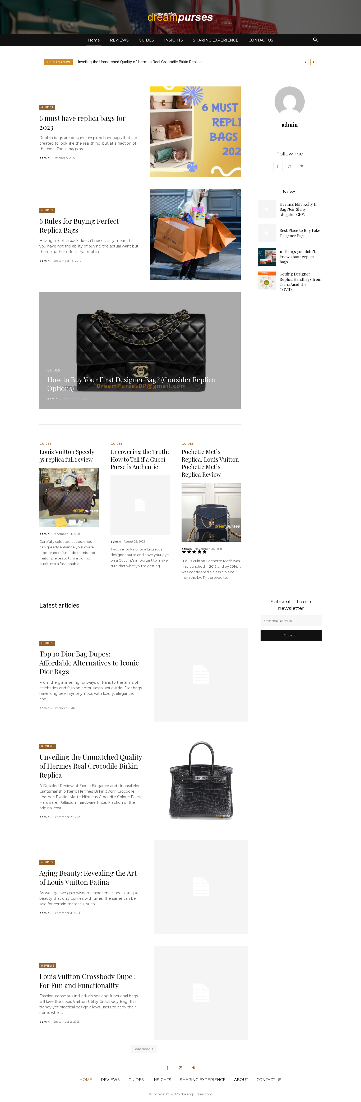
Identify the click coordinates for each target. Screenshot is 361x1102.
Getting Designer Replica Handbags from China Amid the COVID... (300, 281)
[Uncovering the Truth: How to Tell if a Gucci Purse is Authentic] (140, 505)
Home (94, 40)
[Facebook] (278, 166)
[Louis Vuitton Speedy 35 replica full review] (69, 497)
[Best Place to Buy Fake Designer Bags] (267, 233)
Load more (141, 1049)
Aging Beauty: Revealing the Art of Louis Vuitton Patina (126, 61)
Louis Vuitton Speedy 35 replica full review (66, 455)
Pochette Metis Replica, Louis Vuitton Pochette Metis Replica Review (210, 463)
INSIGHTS (173, 40)
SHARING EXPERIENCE (215, 40)
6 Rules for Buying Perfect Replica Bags (79, 225)
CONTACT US (260, 40)
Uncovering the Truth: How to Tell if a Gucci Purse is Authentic (139, 459)
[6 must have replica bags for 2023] (195, 131)
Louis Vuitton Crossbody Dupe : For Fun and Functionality (87, 981)
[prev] (305, 62)
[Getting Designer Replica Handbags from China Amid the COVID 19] (267, 281)
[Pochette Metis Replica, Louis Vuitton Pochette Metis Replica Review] (211, 513)
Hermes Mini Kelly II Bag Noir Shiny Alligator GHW (298, 209)
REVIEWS (119, 40)
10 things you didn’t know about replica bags (298, 256)
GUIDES (146, 40)
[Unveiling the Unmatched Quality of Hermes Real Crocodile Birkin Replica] (201, 781)
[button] (315, 40)
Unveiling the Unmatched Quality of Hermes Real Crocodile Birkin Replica (90, 765)
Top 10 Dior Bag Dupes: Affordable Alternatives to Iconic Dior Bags (89, 662)
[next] (313, 62)
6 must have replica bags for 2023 (82, 122)
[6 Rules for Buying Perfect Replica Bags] (195, 234)
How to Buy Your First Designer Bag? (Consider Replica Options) (131, 384)
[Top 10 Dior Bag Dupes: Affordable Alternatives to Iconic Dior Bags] (201, 675)
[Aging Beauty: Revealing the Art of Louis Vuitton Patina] (201, 887)
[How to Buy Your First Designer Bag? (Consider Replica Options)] (140, 350)
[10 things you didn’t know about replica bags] (267, 257)
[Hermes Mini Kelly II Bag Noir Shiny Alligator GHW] (267, 209)
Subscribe (291, 635)
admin (44, 158)
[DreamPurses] (180, 17)
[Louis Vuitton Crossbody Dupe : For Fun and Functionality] (201, 993)
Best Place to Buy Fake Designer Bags (300, 233)
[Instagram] (289, 166)
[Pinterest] (301, 166)
